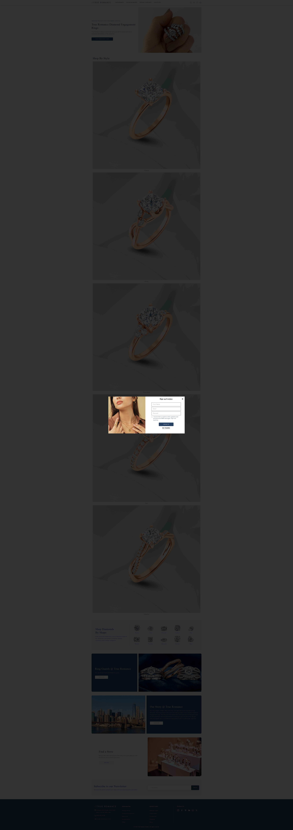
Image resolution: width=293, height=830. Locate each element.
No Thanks (166, 428)
